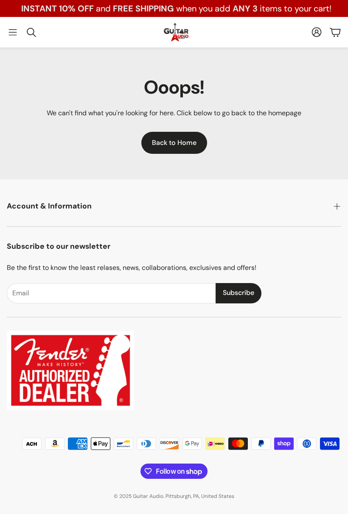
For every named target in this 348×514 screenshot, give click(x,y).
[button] (13, 32)
